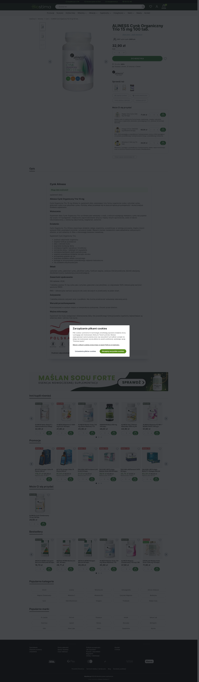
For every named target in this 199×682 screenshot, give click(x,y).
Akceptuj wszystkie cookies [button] (113, 351)
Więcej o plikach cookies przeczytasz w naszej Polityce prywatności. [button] (96, 345)
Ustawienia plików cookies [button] (85, 351)
